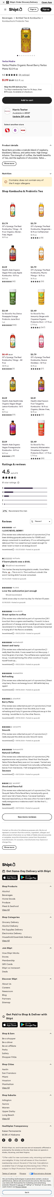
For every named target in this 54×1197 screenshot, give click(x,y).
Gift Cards (7, 964)
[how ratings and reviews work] (18, 482)
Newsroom (7, 991)
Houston (6, 1080)
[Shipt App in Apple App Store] (10, 878)
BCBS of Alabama (11, 1135)
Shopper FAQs (9, 1057)
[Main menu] (5, 9)
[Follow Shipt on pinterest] (16, 1140)
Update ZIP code (21, 117)
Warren (5, 1108)
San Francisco (9, 1073)
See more (6, 771)
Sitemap (6, 1002)
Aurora (5, 1104)
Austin (5, 1069)
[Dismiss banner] (3, 2)
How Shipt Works (10, 953)
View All (6, 910)
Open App (47, 2)
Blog (4, 995)
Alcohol (6, 891)
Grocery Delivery (10, 922)
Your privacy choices (42, 1174)
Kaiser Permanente (11, 1131)
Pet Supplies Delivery (12, 930)
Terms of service (9, 1174)
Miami (5, 1077)
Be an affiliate (9, 1046)
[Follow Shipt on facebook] (3, 1140)
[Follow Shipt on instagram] (10, 1140)
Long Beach (8, 1115)
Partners (6, 999)
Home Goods (8, 899)
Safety (5, 1053)
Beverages (7, 895)
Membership (8, 960)
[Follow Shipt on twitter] (22, 1140)
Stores (5, 957)
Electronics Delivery (12, 933)
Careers (6, 988)
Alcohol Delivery (10, 926)
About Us (6, 984)
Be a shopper (8, 1039)
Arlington (6, 1100)
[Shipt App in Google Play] (29, 878)
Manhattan (8, 1084)
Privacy (23, 1174)
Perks (5, 1050)
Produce (6, 903)
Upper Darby (8, 1111)
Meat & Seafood (10, 906)
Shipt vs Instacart (11, 968)
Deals (5, 972)
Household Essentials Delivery (17, 937)
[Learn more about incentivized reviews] (13, 549)
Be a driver (7, 1042)
